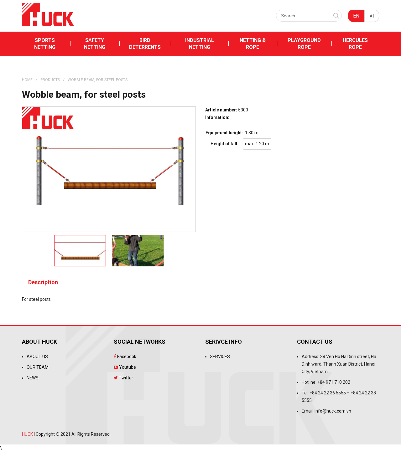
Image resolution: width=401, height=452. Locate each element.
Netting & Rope (253, 43)
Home (27, 80)
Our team (38, 367)
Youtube (127, 367)
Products (50, 80)
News (33, 377)
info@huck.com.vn (333, 410)
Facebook (126, 356)
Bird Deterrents (145, 43)
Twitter (125, 377)
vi (371, 16)
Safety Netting (94, 43)
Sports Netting (44, 43)
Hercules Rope (355, 43)
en (356, 16)
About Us (37, 356)
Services (220, 356)
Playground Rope (304, 43)
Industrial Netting (199, 43)
